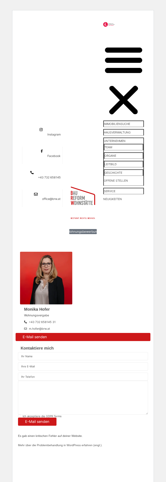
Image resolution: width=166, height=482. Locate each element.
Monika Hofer (37, 309)
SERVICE (109, 191)
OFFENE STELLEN (116, 180)
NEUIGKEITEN (112, 199)
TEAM (108, 147)
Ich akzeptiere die (42, 416)
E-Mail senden (35, 337)
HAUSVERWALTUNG (117, 132)
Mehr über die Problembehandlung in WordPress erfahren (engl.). (60, 445)
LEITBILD (110, 164)
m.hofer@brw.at (39, 328)
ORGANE (110, 155)
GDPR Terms (54, 416)
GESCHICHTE (113, 172)
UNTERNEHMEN (115, 141)
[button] (123, 79)
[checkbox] (19, 416)
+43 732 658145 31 (42, 322)
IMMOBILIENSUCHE (117, 124)
